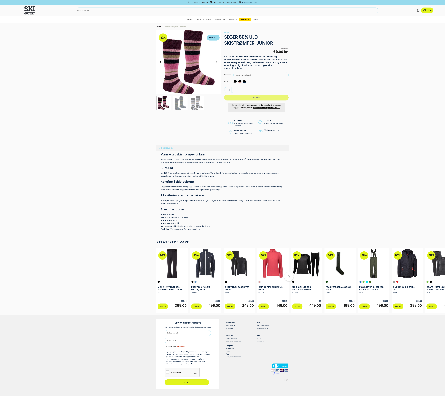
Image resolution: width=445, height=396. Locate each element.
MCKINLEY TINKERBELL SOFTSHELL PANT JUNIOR (170, 288)
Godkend (176, 346)
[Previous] (161, 62)
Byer (258, 344)
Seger (227, 32)
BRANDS (232, 19)
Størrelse (227, 75)
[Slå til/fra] (158, 147)
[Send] (376, 10)
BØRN (208, 19)
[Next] (217, 62)
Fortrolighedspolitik (262, 328)
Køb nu (256, 97)
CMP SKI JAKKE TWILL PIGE (404, 288)
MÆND (189, 19)
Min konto (260, 331)
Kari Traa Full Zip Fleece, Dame (200, 288)
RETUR (255, 19)
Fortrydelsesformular (249, 2)
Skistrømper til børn (175, 26)
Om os (259, 338)
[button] (417, 10)
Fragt (228, 351)
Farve (226, 82)
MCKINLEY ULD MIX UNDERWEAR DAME (301, 288)
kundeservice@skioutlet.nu (234, 341)
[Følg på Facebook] (284, 380)
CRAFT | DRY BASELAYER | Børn (237, 288)
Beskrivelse (167, 148)
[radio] (235, 81)
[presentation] (182, 372)
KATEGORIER (220, 19)
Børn (159, 26)
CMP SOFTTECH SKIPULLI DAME (270, 288)
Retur (228, 354)
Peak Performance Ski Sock (338, 288)
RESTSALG (245, 19)
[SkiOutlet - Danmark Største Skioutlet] (23, 10)
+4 (374, 282)
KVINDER (199, 19)
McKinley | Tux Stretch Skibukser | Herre (372, 288)
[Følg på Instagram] (287, 380)
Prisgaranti (230, 348)
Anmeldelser (261, 341)
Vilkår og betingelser (263, 325)
